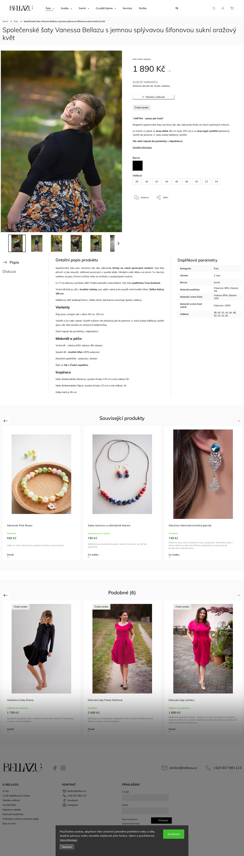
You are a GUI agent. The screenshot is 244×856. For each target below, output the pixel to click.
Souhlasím (174, 834)
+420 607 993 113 (227, 768)
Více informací (68, 840)
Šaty (216, 268)
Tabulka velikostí (11, 800)
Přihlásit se (163, 821)
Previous (6, 420)
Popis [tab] (14, 262)
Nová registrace (129, 819)
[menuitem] (50, 8)
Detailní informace (142, 147)
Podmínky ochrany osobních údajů (20, 818)
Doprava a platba (11, 809)
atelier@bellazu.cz (183, 768)
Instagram (63, 767)
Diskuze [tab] (9, 271)
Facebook (54, 767)
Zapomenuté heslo (131, 823)
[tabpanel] (203, 493)
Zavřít (225, 208)
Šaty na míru (9, 823)
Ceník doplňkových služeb (16, 795)
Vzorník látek (9, 804)
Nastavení (67, 847)
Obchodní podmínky (12, 814)
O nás (5, 791)
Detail (10, 554)
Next (239, 420)
